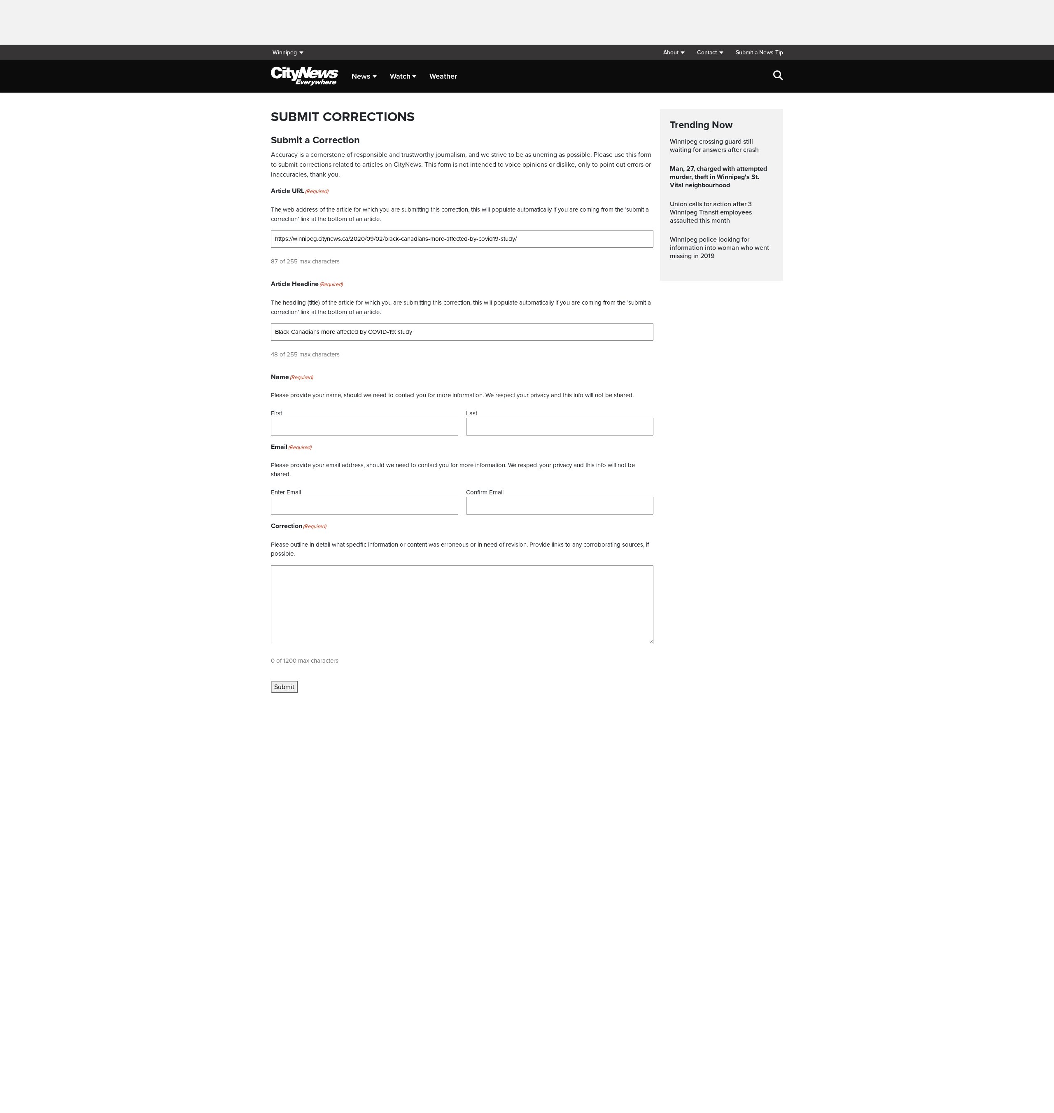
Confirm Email (485, 492)
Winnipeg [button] (285, 52)
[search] (778, 76)
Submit (284, 687)
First (276, 413)
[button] (674, 52)
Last (471, 413)
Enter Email (286, 492)
